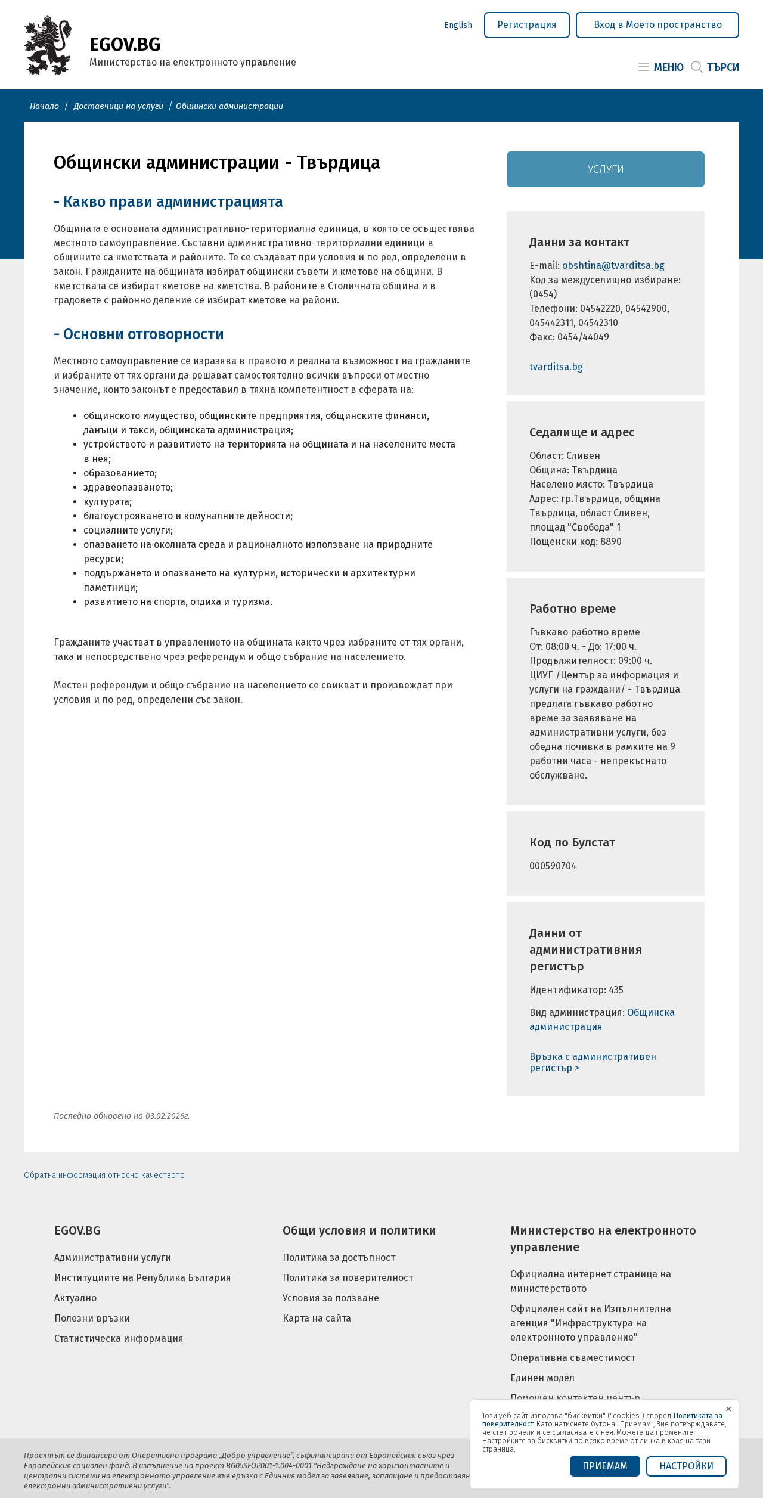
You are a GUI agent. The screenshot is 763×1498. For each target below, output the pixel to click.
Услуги (606, 169)
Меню (669, 67)
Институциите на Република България (142, 1277)
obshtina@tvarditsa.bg (613, 265)
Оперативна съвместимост (572, 1357)
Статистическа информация (119, 1338)
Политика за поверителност (348, 1277)
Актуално (75, 1298)
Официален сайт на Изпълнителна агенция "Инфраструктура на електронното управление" (590, 1323)
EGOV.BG (77, 1230)
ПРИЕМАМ (605, 1466)
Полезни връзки (92, 1318)
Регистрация (527, 24)
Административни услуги (112, 1257)
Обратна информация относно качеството (104, 1175)
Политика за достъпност (339, 1257)
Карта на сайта (317, 1318)
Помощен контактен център (575, 1398)
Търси (723, 67)
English (458, 25)
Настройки (686, 1466)
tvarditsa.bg (556, 367)
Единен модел (542, 1378)
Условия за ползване (331, 1298)
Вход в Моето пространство (658, 24)
